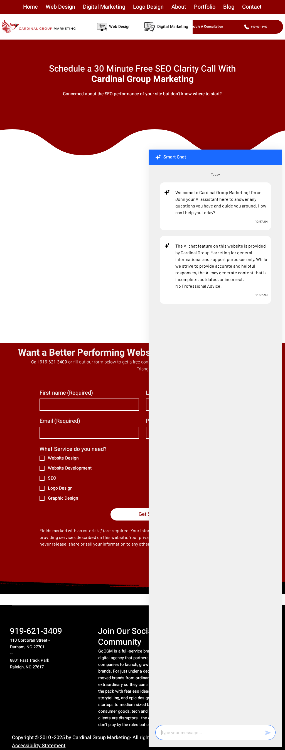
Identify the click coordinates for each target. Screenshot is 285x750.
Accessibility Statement (38, 745)
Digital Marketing (172, 27)
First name (66, 392)
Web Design (120, 27)
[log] (215, 443)
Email (60, 420)
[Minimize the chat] (270, 157)
